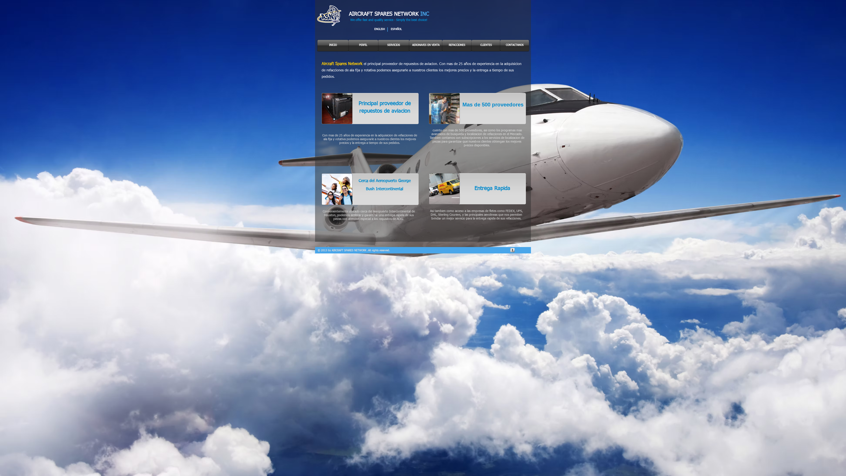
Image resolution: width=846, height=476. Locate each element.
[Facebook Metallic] (512, 250)
